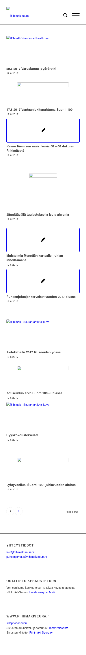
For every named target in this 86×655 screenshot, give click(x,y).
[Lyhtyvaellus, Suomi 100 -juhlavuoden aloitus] (43, 469)
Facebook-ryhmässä (42, 592)
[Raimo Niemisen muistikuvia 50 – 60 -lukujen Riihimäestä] (43, 131)
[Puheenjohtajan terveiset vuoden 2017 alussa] (43, 281)
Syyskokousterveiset (22, 435)
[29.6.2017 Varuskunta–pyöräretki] (43, 50)
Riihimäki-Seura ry (41, 632)
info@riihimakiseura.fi (20, 552)
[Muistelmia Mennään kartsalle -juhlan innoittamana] (43, 240)
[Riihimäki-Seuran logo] (35, 16)
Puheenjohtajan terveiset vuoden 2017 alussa (41, 296)
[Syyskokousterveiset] (43, 416)
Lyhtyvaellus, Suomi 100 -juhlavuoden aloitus (41, 484)
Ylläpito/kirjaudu (16, 623)
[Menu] (73, 16)
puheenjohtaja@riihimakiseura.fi (26, 556)
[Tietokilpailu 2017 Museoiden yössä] (43, 333)
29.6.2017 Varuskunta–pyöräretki (31, 68)
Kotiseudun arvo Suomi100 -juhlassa (34, 393)
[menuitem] (63, 16)
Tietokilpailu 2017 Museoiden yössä (33, 352)
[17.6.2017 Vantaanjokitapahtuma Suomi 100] (43, 94)
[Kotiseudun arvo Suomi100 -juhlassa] (43, 377)
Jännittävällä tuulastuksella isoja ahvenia (37, 214)
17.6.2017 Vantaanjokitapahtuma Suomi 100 (39, 109)
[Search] (63, 16)
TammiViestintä (58, 628)
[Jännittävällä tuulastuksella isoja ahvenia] (43, 192)
